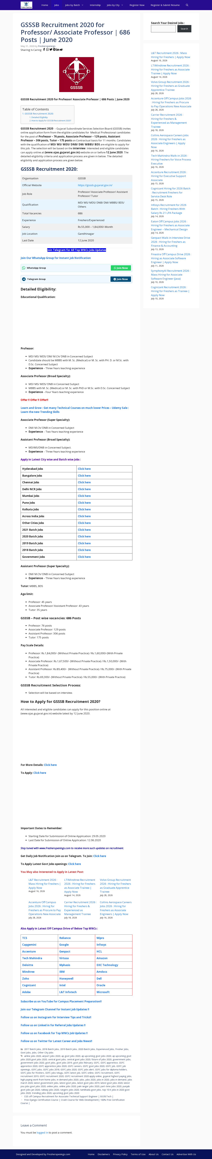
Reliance (65, 938)
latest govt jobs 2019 (88, 1082)
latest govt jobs (68, 1082)
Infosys (101, 944)
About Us (154, 1154)
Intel (62, 985)
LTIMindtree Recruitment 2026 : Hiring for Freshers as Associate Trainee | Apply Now (170, 69)
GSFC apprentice (109, 1062)
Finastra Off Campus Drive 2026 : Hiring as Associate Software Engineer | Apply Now (171, 258)
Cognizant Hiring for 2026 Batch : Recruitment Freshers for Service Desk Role (170, 192)
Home (44, 5)
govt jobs (50, 1062)
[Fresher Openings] (26, 5)
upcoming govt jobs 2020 (66, 1093)
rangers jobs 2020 (69, 1089)
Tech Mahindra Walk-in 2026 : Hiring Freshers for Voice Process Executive (171, 159)
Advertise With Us (186, 1154)
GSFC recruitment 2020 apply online (83, 1076)
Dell (99, 978)
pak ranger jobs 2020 (88, 1086)
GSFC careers (75, 1066)
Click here (84, 475)
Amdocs (102, 971)
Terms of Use (138, 1154)
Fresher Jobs (121, 1049)
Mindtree (28, 971)
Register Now (137, 5)
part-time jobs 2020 (111, 1086)
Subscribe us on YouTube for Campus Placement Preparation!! (61, 1001)
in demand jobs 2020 (67, 1079)
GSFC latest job (72, 1072)
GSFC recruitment (104, 1072)
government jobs (122, 1059)
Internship (95, 5)
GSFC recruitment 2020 (52, 1076)
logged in (42, 1132)
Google (64, 944)
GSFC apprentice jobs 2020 (53, 1066)
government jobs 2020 (32, 1062)
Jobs (56, 5)
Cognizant (29, 985)
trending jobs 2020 (42, 1093)
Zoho (25, 978)
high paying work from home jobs (38, 1079)
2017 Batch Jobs (32, 1049)
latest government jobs (46, 1082)
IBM (62, 971)
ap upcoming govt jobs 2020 (96, 1055)
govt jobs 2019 (64, 1062)
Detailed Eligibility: (40, 117)
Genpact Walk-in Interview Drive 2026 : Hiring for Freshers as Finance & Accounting (170, 241)
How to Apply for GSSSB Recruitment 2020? (51, 120)
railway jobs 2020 (50, 1089)
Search (184, 28)
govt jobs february (83, 1062)
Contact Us (168, 1154)
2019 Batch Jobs (68, 1049)
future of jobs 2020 (101, 1059)
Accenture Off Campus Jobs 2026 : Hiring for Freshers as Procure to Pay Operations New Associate (171, 102)
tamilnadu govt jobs (90, 1089)
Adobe (26, 992)
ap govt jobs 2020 (70, 1055)
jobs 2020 (90, 1079)
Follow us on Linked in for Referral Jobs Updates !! (53, 1025)
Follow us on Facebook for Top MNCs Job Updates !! (54, 1033)
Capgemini (29, 944)
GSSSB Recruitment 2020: (39, 113)
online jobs (52, 1086)
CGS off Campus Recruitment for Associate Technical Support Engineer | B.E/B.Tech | (68, 1096)
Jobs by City (113, 5)
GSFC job (110, 1066)
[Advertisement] (76, 324)
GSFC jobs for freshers (32, 1072)
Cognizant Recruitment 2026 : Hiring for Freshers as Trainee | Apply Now (170, 291)
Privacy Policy (120, 1154)
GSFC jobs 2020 (69, 1069)
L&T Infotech (68, 992)
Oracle (101, 985)
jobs (82, 1079)
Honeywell (66, 978)
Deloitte (27, 965)
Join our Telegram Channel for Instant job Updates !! (55, 1009)
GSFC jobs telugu (54, 1072)
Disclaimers (104, 1154)
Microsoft (103, 992)
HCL (99, 951)
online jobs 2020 (67, 1086)
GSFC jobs (36, 1069)
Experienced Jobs (105, 1049)
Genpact (64, 951)
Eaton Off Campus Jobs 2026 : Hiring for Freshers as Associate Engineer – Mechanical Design (170, 225)
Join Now (122, 268)
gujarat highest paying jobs (117, 1076)
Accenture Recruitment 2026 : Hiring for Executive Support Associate (169, 176)
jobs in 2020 (103, 1079)
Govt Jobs (26, 1052)
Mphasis (64, 965)
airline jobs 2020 (32, 1055)
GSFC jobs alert (86, 1069)
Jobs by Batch (72, 5)
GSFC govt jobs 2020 (93, 1066)
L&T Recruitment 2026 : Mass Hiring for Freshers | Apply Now (45, 884)
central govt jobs (57, 1059)
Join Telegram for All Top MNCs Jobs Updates (76, 250)
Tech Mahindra (32, 958)
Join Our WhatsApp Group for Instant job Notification (56, 258)
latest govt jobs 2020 (112, 1082)
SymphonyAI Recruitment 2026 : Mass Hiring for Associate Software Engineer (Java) (170, 274)
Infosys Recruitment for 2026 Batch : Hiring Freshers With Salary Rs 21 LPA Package (168, 209)
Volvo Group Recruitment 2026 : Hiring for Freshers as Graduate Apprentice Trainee (170, 86)
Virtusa (64, 958)
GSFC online (87, 1072)
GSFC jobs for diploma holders (111, 1069)
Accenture (29, 951)
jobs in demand (118, 1079)
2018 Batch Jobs (50, 1049)
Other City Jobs (45, 1052)
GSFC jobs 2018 (51, 1069)
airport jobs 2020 (51, 1055)
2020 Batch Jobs (86, 1049)
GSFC (96, 1062)
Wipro (100, 938)
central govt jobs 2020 (78, 1059)
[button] (187, 5)
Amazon (102, 958)
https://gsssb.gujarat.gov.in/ (95, 185)
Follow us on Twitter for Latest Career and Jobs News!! (56, 1041)
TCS (24, 938)
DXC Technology (107, 965)
